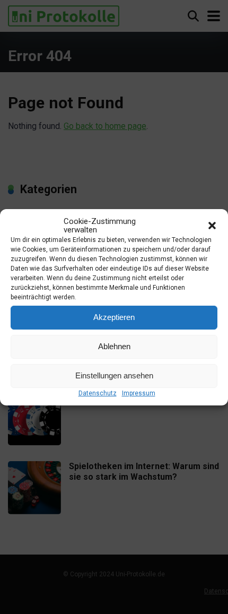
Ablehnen (114, 346)
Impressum (138, 393)
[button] (212, 225)
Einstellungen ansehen (114, 375)
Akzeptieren (114, 317)
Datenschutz (97, 393)
